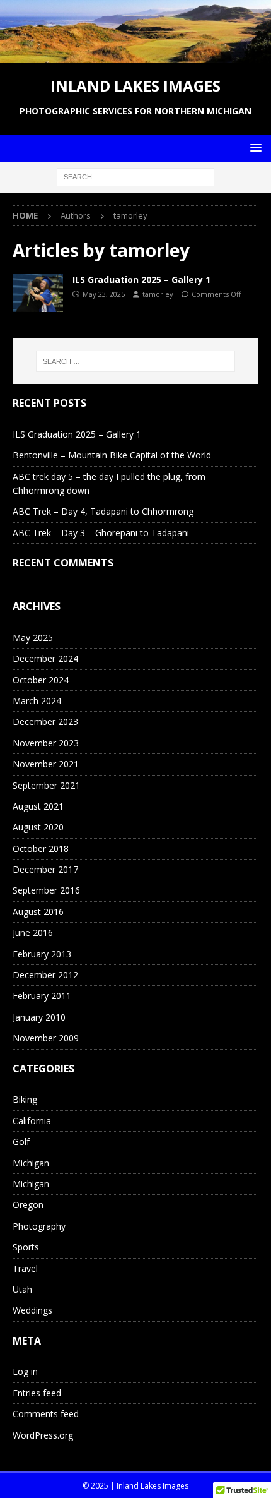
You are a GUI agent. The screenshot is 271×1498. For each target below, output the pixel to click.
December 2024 (45, 658)
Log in (25, 1371)
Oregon (28, 1205)
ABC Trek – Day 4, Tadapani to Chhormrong (103, 511)
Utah (22, 1289)
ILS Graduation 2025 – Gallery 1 (141, 279)
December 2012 (45, 975)
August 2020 (38, 827)
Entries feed (37, 1393)
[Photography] (38, 293)
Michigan (31, 1163)
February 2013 (42, 954)
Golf (21, 1141)
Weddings (32, 1310)
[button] (253, 147)
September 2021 (46, 785)
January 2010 (39, 1017)
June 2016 (33, 932)
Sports (26, 1247)
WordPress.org (43, 1435)
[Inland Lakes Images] (135, 55)
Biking (25, 1099)
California (32, 1121)
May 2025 (33, 638)
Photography (39, 1226)
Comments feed (46, 1414)
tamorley (157, 294)
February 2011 (42, 996)
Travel (25, 1268)
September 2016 (46, 890)
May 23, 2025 (104, 294)
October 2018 (41, 848)
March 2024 (37, 701)
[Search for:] (135, 176)
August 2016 (38, 912)
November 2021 (46, 764)
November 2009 (46, 1038)
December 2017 (45, 869)
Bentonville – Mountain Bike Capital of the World (112, 455)
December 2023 (45, 722)
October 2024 (41, 680)
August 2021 (38, 806)
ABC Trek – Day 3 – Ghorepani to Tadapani (101, 533)
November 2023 (46, 743)
